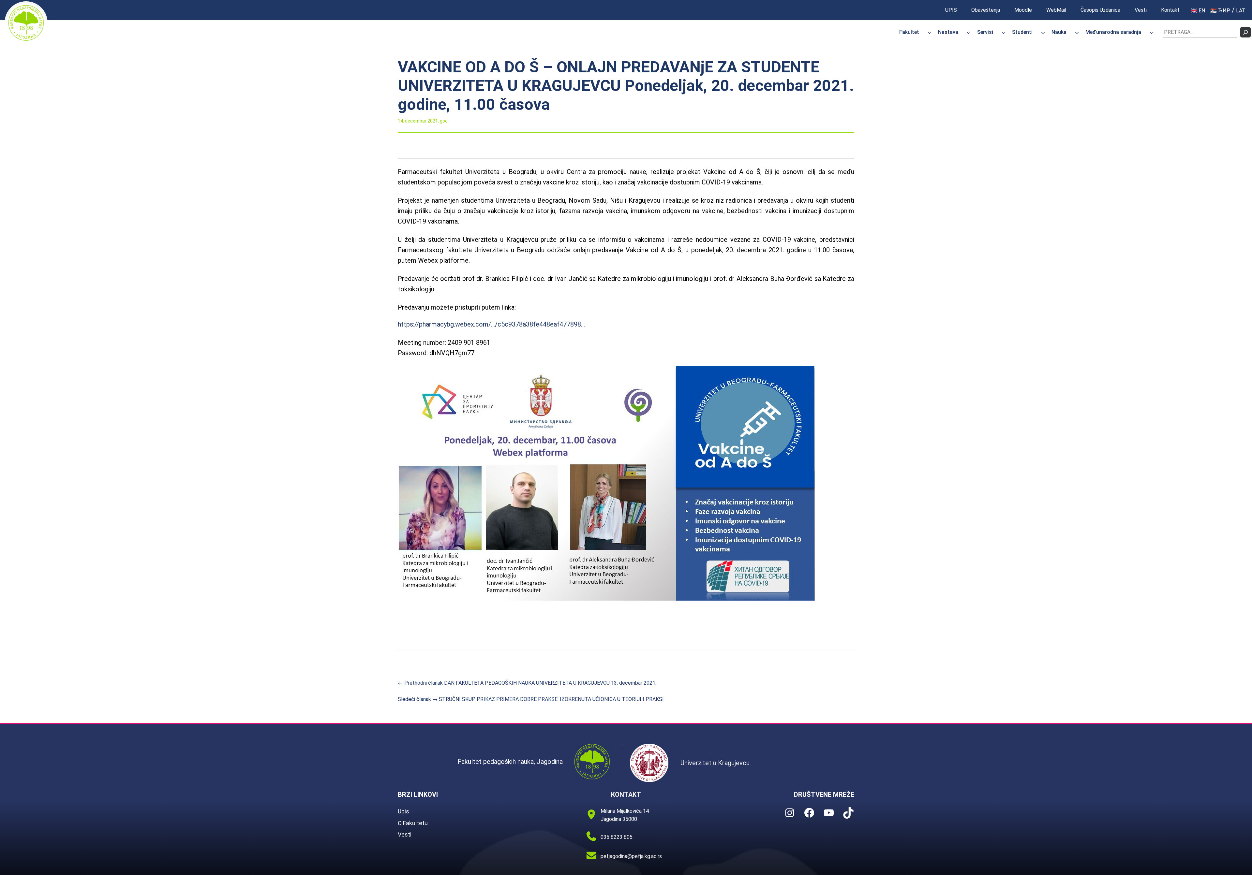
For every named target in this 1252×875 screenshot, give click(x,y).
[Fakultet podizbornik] (930, 32)
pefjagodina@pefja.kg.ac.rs (631, 856)
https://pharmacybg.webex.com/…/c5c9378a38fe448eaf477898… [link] (491, 324)
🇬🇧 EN (1198, 10)
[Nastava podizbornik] (969, 32)
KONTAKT (626, 794)
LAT (1240, 10)
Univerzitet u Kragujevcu (715, 763)
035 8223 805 (617, 837)
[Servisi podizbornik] (1004, 32)
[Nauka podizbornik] (1077, 32)
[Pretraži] (1245, 32)
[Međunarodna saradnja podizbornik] (1152, 32)
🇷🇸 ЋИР (1220, 10)
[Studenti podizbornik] (1043, 32)
